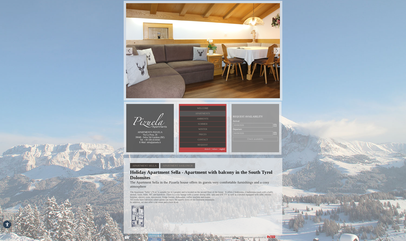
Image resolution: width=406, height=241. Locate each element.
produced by (260, 237)
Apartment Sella (144, 165)
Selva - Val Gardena (183, 237)
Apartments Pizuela (163, 237)
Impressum (248, 237)
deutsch (207, 149)
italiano (215, 149)
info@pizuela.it (154, 142)
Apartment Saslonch (178, 165)
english (222, 149)
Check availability (255, 139)
